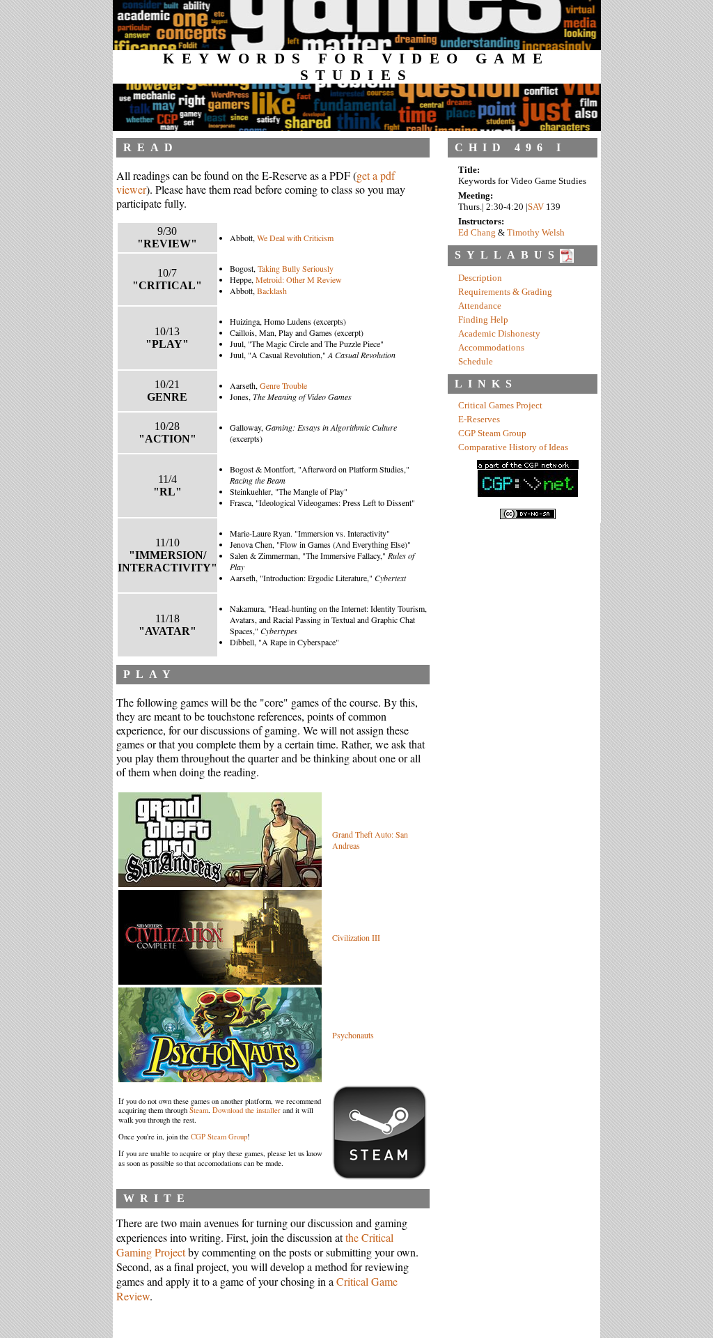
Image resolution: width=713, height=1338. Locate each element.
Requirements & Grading (505, 292)
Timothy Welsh (536, 233)
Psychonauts (353, 1034)
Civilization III (356, 937)
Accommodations (491, 348)
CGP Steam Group (219, 1136)
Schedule (475, 362)
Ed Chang (477, 233)
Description (480, 278)
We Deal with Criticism (295, 237)
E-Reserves (479, 419)
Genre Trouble (283, 385)
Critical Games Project (500, 405)
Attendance (479, 306)
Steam (198, 1110)
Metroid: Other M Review (299, 279)
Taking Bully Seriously (296, 268)
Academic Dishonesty (499, 334)
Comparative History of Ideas (513, 447)
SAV (536, 207)
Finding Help (483, 320)
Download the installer (246, 1110)
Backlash (272, 290)
